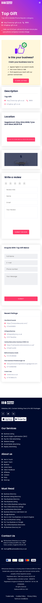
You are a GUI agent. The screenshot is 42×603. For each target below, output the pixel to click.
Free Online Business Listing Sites (15, 504)
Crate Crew (8, 371)
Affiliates (7, 472)
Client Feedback (9, 470)
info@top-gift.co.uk (10, 25)
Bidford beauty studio (11, 353)
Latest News (8, 467)
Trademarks (10, 596)
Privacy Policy (32, 596)
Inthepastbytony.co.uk (14, 334)
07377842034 (11, 337)
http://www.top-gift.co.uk (12, 23)
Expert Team (8, 462)
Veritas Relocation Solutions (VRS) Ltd (16, 342)
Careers (6, 475)
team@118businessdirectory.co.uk (15, 549)
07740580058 (11, 367)
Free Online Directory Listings (13, 507)
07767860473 (11, 378)
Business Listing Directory (12, 496)
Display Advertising (10, 447)
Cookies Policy (20, 596)
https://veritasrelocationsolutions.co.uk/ (20, 345)
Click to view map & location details (21, 139)
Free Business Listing (10, 502)
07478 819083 (11, 356)
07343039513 (11, 326)
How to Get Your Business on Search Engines (19, 517)
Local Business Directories (12, 509)
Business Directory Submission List (15, 512)
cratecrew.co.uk (12, 375)
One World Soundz (10, 320)
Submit (21, 299)
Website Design (9, 442)
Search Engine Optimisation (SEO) (15, 436)
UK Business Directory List (12, 527)
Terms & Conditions (21, 599)
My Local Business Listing (12, 520)
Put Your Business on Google (13, 522)
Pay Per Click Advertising (12, 439)
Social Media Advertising (12, 444)
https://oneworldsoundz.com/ (17, 323)
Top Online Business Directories (14, 525)
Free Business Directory (12, 499)
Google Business (9, 514)
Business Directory (10, 494)
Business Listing (9, 434)
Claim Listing (21, 81)
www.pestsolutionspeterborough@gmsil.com (22, 364)
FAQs (5, 477)
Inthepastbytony (9, 331)
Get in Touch (8, 459)
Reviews (6, 465)
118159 (27, 23)
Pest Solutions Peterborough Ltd (14, 360)
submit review (21, 232)
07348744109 (11, 348)
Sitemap (7, 480)
